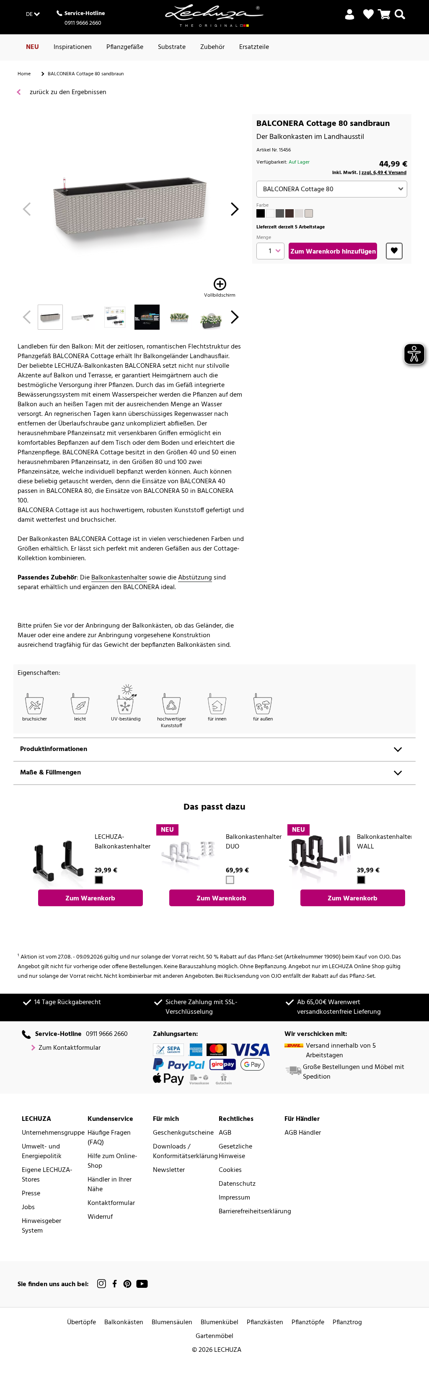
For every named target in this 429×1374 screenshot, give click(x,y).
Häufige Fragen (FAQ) (109, 1138)
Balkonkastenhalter (119, 578)
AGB (225, 1133)
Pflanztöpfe (308, 1323)
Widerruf (100, 1217)
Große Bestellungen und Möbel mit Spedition (353, 1072)
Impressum (234, 1198)
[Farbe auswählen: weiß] (270, 213)
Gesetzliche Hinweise (235, 1151)
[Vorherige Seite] (26, 211)
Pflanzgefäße (124, 47)
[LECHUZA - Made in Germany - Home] (214, 15)
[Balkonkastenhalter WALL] (320, 856)
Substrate (172, 47)
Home (24, 74)
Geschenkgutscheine (183, 1133)
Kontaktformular (111, 1203)
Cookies (230, 1170)
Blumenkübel (219, 1323)
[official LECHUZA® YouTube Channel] (142, 1284)
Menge (263, 238)
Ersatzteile (254, 47)
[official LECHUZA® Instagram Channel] (101, 1284)
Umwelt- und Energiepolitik (42, 1151)
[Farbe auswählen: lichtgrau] (299, 213)
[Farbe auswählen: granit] (280, 213)
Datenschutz (237, 1184)
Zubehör (212, 47)
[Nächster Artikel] (235, 211)
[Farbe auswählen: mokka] (289, 213)
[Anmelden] (349, 19)
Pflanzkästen (265, 1323)
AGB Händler (302, 1133)
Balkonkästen (123, 1323)
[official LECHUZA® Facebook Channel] (115, 1284)
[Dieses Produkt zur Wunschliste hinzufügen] (394, 251)
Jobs (28, 1208)
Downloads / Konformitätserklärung (185, 1151)
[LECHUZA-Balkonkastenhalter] (57, 856)
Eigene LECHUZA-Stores (47, 1175)
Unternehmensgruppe (53, 1133)
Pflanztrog (347, 1323)
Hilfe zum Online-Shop (112, 1161)
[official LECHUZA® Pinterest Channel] (127, 1284)
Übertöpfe (81, 1323)
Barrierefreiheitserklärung (255, 1212)
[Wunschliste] (368, 14)
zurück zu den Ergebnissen (67, 92)
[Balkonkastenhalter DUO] (188, 856)
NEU (32, 47)
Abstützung (195, 578)
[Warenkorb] (384, 19)
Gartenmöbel (214, 1336)
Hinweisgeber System (41, 1226)
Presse (31, 1194)
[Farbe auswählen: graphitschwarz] (260, 213)
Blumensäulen (172, 1323)
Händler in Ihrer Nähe (110, 1185)
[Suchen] (399, 19)
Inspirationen (73, 47)
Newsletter (169, 1170)
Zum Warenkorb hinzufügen (333, 251)
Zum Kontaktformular (70, 1048)
